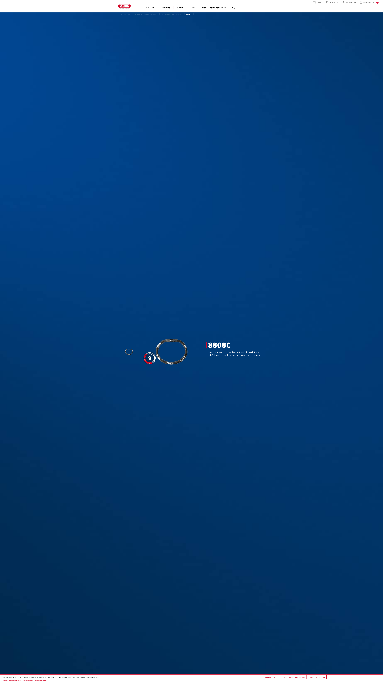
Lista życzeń (334, 2)
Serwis (193, 8)
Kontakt (319, 2)
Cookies (5, 680)
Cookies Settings (271, 677)
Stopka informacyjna (40, 680)
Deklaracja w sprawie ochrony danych (21, 680)
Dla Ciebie (151, 8)
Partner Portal (351, 2)
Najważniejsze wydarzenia (214, 8)
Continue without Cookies (294, 677)
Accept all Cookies (317, 677)
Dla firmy (166, 8)
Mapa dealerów (368, 2)
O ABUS (180, 8)
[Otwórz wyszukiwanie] (233, 8)
